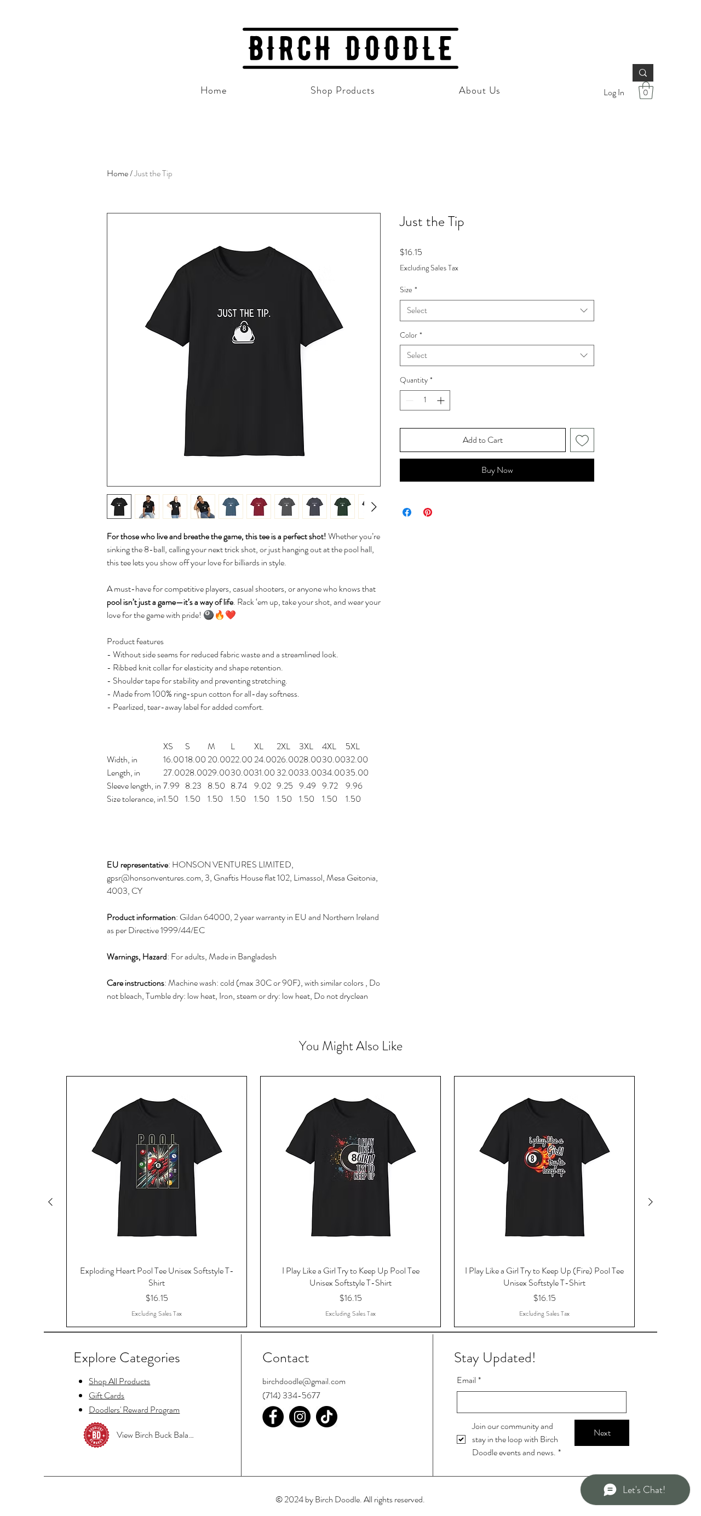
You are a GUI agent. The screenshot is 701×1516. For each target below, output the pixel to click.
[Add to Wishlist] (582, 440)
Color (411, 335)
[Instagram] (300, 1416)
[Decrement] (408, 400)
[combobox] (497, 310)
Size (408, 290)
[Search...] (643, 73)
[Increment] (442, 400)
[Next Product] (650, 1201)
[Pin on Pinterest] (427, 512)
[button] (646, 90)
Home (117, 173)
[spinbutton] (425, 400)
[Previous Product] (50, 1201)
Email (469, 1380)
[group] (350, 1201)
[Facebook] (273, 1416)
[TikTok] (326, 1416)
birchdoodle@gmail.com (304, 1381)
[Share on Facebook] (406, 512)
